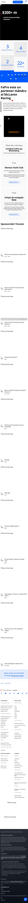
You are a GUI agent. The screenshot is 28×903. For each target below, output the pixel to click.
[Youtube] (18, 693)
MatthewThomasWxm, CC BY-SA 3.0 (7, 319)
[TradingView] (26, 693)
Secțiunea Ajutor (17, 675)
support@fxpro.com (5, 887)
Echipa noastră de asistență (16, 881)
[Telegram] (22, 693)
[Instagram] (5, 693)
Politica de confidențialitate (9, 857)
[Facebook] (1, 693)
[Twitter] (14, 693)
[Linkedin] (10, 693)
